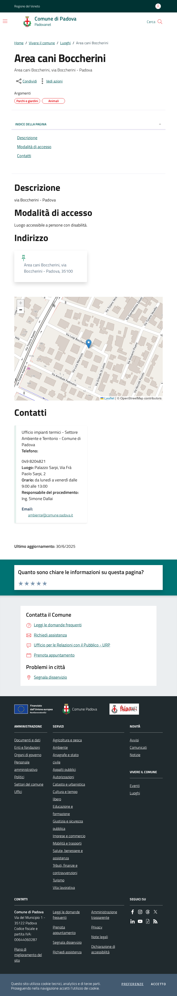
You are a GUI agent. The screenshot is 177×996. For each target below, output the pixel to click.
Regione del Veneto (27, 6)
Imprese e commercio (69, 836)
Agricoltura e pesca (67, 740)
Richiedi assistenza (67, 952)
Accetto (158, 984)
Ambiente (60, 747)
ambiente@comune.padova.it (50, 515)
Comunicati (138, 747)
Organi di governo (27, 754)
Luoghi (65, 43)
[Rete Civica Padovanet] (125, 709)
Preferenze (132, 984)
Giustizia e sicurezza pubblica (68, 824)
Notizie (135, 754)
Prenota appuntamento (64, 929)
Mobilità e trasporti (67, 843)
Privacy (96, 927)
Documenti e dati (27, 740)
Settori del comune (28, 784)
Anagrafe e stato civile (66, 758)
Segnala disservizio (67, 942)
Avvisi (134, 740)
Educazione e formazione (63, 810)
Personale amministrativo (25, 765)
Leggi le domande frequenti (66, 914)
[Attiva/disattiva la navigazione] (5, 21)
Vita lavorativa (64, 887)
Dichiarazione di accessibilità (103, 949)
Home (19, 43)
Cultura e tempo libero (65, 795)
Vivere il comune (42, 43)
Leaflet (108, 398)
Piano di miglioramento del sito (28, 954)
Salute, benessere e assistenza (68, 854)
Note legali (99, 937)
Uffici (18, 791)
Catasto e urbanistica (69, 784)
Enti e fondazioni (27, 747)
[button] (160, 21)
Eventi (135, 785)
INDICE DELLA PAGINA (30, 124)
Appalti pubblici (64, 769)
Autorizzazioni (63, 777)
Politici (19, 777)
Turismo (58, 880)
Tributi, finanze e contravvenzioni (65, 869)
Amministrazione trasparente (104, 914)
